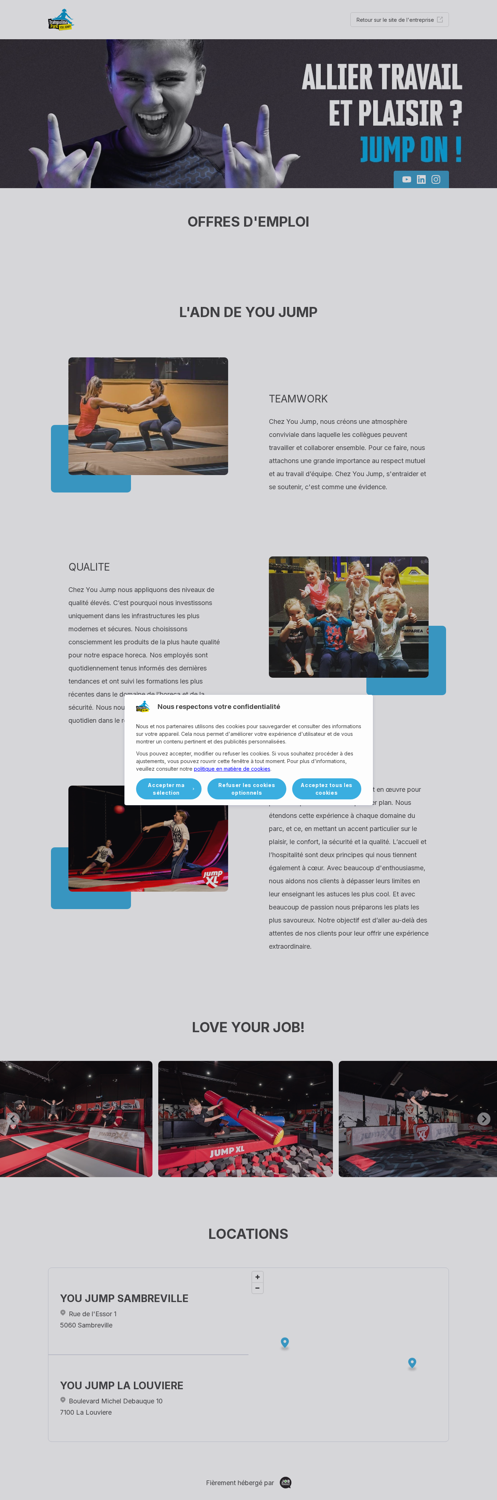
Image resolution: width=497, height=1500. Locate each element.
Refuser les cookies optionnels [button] (246, 789)
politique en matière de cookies (232, 769)
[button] (169, 788)
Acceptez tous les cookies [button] (327, 789)
